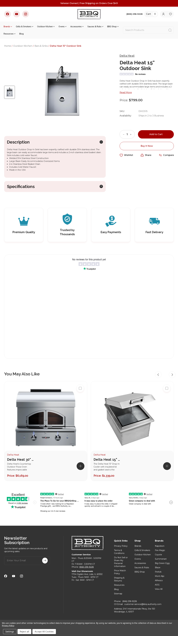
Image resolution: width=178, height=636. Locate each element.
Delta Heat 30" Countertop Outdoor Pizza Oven (21, 459)
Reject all (24, 631)
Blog (21, 34)
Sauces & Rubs (94, 26)
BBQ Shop (112, 26)
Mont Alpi (159, 576)
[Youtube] (16, 14)
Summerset (161, 559)
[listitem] (46, 431)
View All (158, 589)
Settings (9, 631)
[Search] (170, 30)
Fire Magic (160, 550)
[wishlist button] (170, 14)
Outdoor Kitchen (45, 26)
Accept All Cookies (44, 631)
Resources (8, 34)
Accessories (76, 26)
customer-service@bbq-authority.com (142, 604)
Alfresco (159, 580)
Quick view (80, 397)
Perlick (158, 572)
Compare (168, 155)
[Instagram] (25, 14)
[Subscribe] (45, 560)
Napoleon (159, 546)
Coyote (158, 554)
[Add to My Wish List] (80, 406)
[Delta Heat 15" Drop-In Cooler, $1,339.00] (132, 418)
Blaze (157, 567)
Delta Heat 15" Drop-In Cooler (107, 459)
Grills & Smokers (23, 26)
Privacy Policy (121, 546)
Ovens (62, 26)
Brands (7, 26)
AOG (157, 584)
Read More (126, 92)
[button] (158, 374)
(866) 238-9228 (86, 567)
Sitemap (118, 593)
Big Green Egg (162, 563)
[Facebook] (7, 14)
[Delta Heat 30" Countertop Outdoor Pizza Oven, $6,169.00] (45, 418)
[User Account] (163, 14)
